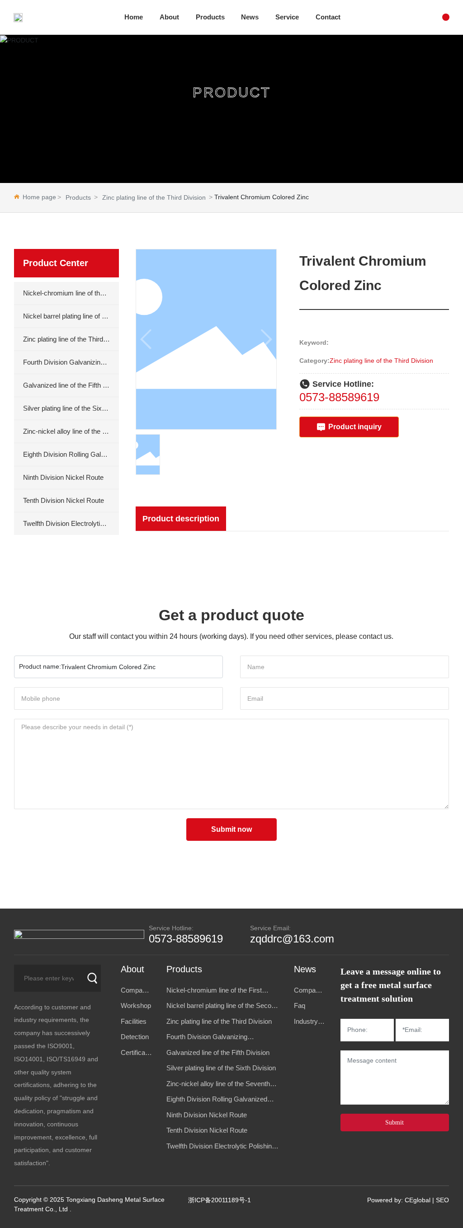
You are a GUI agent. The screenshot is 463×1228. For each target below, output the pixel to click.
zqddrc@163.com (292, 939)
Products (78, 197)
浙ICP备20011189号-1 (219, 1200)
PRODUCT (232, 93)
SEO (442, 1200)
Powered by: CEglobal (398, 1200)
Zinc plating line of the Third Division (154, 197)
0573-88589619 (339, 397)
